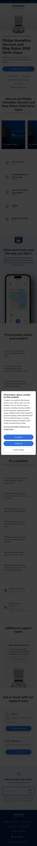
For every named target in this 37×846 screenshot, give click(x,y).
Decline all (18, 443)
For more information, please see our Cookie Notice (17, 428)
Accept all (18, 437)
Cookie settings (18, 450)
